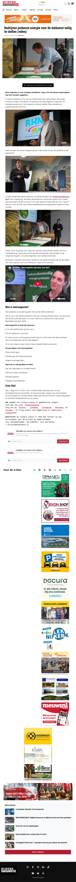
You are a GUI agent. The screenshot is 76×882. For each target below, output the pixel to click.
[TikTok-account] (48, 867)
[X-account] (28, 867)
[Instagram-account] (38, 867)
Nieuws (9, 10)
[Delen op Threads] (45, 470)
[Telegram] (60, 470)
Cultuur (24, 10)
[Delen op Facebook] (50, 470)
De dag (40, 10)
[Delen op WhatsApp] (34, 470)
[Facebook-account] (33, 867)
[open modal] (72, 4)
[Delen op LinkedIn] (39, 470)
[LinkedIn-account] (43, 867)
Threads (9, 410)
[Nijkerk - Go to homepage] (8, 870)
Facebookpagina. (32, 405)
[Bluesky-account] (38, 873)
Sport (16, 10)
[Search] (65, 4)
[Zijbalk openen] (3, 10)
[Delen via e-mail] (70, 470)
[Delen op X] (55, 470)
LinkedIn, (34, 407)
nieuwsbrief (11, 413)
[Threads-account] (43, 873)
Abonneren (63, 441)
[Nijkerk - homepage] (10, 3)
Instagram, (47, 407)
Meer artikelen (38, 852)
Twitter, (23, 407)
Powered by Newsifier (38, 877)
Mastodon (59, 407)
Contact (48, 10)
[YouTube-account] (33, 873)
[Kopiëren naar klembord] (65, 470)
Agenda (32, 10)
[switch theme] (69, 3)
